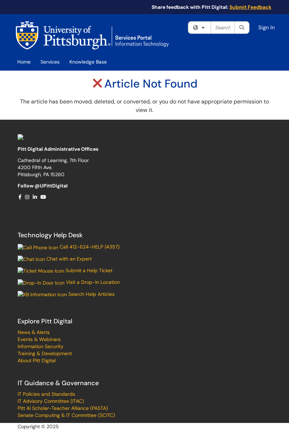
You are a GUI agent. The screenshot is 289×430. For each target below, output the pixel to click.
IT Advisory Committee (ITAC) (51, 401)
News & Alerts (34, 332)
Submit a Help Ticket (88, 270)
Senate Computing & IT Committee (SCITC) (66, 415)
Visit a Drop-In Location (92, 282)
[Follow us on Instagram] (27, 197)
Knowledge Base (88, 62)
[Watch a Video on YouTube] (44, 197)
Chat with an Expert (68, 259)
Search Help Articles (91, 294)
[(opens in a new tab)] (92, 35)
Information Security (40, 346)
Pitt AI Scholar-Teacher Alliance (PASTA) (63, 408)
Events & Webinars (39, 339)
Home (24, 62)
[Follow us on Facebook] (20, 197)
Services (50, 62)
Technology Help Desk (50, 235)
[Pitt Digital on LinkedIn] (35, 197)
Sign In (266, 27)
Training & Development (45, 353)
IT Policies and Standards (46, 394)
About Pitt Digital (37, 360)
